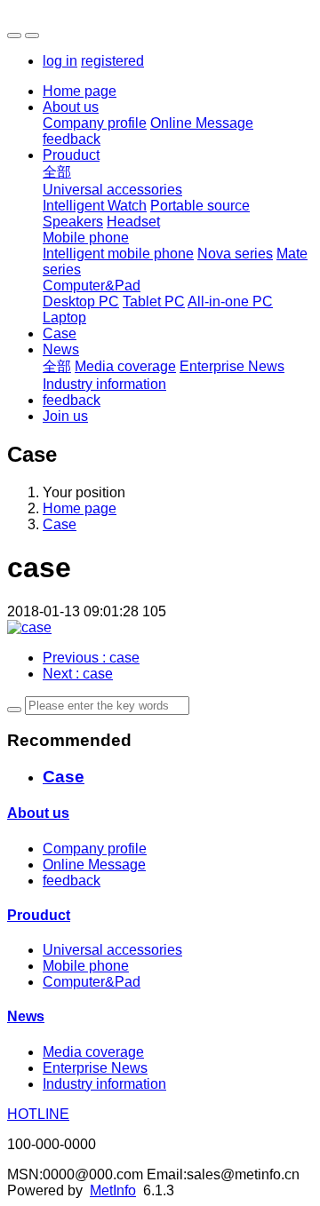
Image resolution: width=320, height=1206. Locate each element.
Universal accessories (112, 189)
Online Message (201, 123)
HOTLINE (38, 1114)
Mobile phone (86, 237)
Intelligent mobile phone (118, 253)
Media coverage (125, 366)
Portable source (200, 205)
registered (112, 60)
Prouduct (71, 155)
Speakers (73, 221)
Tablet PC (154, 301)
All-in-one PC (230, 301)
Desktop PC (81, 301)
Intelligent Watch (95, 205)
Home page (79, 91)
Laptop (64, 317)
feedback (71, 139)
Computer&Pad (91, 285)
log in (60, 60)
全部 (57, 171)
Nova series (235, 253)
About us (71, 107)
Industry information (104, 384)
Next (78, 673)
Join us (65, 416)
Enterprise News (232, 366)
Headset (133, 221)
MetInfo (113, 1190)
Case (59, 333)
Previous (91, 657)
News (61, 349)
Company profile (95, 123)
